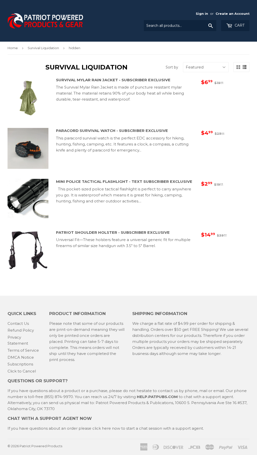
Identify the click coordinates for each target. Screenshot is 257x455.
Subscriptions (20, 364)
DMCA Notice (21, 357)
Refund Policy (21, 330)
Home (13, 48)
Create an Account (232, 14)
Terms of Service (23, 350)
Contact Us (18, 323)
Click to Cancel (22, 371)
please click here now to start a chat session (120, 428)
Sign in (202, 14)
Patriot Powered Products (41, 446)
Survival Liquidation (43, 48)
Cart (239, 25)
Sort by (172, 67)
